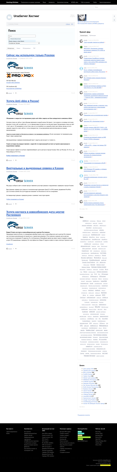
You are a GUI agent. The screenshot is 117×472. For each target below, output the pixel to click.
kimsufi (83, 281)
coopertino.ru (95, 244)
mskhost (97, 290)
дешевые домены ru (86, 339)
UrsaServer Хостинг (11, 58)
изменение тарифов (93, 341)
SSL (100, 318)
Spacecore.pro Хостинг (89, 398)
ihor (81, 271)
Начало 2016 (99, 433)
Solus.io (90, 316)
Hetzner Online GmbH (98, 267)
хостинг (105, 353)
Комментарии (84, 35)
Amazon (100, 223)
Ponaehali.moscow (94, 300)
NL (87, 295)
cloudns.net (91, 241)
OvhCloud (82, 297)
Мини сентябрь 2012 (101, 441)
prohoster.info (94, 302)
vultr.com (86, 326)
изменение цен (104, 341)
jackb (85, 67)
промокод (84, 351)
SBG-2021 (100, 309)
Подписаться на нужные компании (30, 2)
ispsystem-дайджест (85, 278)
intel (92, 274)
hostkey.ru (89, 269)
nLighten (92, 295)
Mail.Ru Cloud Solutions (94, 285)
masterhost (105, 285)
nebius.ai (97, 292)
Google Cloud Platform (88, 262)
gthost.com (103, 262)
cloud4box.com (96, 239)
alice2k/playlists (94, 22)
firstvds (104, 255)
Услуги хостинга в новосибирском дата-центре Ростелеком (35, 213)
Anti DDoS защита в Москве (91, 230)
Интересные (11, 48)
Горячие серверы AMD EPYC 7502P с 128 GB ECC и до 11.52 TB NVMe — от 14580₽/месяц (96, 129)
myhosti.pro (84, 292)
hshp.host (95, 269)
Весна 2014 (99, 437)
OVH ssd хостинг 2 (47, 446)
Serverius (102, 314)
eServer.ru (103, 251)
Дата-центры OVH (88, 369)
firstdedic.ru (98, 255)
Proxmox (101, 302)
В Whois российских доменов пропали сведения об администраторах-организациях (94, 155)
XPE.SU (104, 328)
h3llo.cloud (86, 264)
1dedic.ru (85, 221)
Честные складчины (47, 450)
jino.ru (100, 279)
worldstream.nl (93, 328)
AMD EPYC (95, 225)
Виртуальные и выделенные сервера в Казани (35, 168)
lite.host (105, 283)
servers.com (83, 316)
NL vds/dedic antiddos (47, 443)
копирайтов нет (106, 460)
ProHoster (87, 302)
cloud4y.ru (104, 239)
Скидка (82, 353)
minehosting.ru (102, 288)
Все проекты (27, 431)
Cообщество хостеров (30, 443)
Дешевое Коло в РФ (47, 454)
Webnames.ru (103, 326)
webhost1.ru (94, 326)
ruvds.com (84, 309)
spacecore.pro (104, 316)
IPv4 (95, 274)
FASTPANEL (103, 253)
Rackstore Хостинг (88, 389)
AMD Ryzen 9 (103, 225)
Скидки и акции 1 (64, 433)
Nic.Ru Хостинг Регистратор (90, 387)
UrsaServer (9, 244)
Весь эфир (82, 209)
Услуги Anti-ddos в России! (22, 101)
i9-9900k (101, 269)
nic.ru (84, 295)
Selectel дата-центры (89, 370)
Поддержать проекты (84, 415)
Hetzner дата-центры (89, 378)
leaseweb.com (84, 283)
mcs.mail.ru (85, 288)
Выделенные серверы (100, 335)
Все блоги (82, 406)
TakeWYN (94, 321)
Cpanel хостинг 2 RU (47, 437)
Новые (18, 48)
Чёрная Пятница (89, 356)
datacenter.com (85, 246)
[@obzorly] (82, 17)
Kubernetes (89, 281)
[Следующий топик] (114, 20)
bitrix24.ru (92, 237)
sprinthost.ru (90, 318)
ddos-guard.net (86, 248)
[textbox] (22, 36)
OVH (103, 295)
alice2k (10, 93)
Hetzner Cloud (100, 265)
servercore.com (94, 314)
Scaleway (85, 311)
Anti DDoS (88, 228)
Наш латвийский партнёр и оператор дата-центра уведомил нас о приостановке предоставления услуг (96, 107)
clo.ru (97, 237)
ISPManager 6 (94, 276)
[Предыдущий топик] (114, 16)
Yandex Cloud (87, 376)
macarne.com (83, 285)
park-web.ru (85, 300)
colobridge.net (98, 241)
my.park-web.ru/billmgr (13, 82)
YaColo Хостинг (87, 391)
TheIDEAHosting (101, 321)
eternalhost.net (85, 253)
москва (98, 344)
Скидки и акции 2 (64, 435)
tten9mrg (86, 161)
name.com (91, 292)
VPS (81, 326)
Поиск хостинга (64, 441)
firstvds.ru (97, 258)
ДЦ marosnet (83, 341)
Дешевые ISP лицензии (48, 448)
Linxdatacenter (98, 283)
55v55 (109, 462)
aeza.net (95, 223)
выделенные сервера (86, 335)
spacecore (96, 316)
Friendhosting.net (94, 260)
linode (91, 283)
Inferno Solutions (102, 272)
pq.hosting (103, 300)
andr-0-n (86, 175)
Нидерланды (104, 344)
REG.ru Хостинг (87, 372)
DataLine (94, 246)
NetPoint (104, 293)
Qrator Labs (95, 304)
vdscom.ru (95, 323)
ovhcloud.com (91, 297)
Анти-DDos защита (47, 433)
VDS (90, 323)
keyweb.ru (105, 278)
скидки (87, 353)
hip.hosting (82, 269)
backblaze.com (95, 234)
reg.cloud (91, 307)
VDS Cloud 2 (45, 441)
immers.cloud (91, 271)
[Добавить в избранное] (13, 93)
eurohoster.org (95, 253)
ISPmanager (104, 274)
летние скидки (91, 344)
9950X (103, 221)
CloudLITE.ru (83, 241)
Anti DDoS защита (97, 227)
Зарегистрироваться (105, 2)
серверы (104, 351)
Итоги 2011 (98, 445)
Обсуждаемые (27, 48)
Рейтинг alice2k (28, 435)
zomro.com (99, 330)
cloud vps (102, 237)
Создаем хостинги (65, 452)
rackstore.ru (102, 304)
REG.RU (97, 307)
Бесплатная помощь (62, 2)
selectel (92, 311)
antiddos (101, 230)
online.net (98, 295)
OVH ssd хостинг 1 (47, 445)
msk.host (91, 290)
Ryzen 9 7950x (92, 309)
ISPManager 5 (85, 276)
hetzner (92, 265)
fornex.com (85, 260)
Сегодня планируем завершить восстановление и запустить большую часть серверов (96, 194)
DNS (91, 251)
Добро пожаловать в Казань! (15, 199)
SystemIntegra (86, 321)
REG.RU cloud (104, 307)
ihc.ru (106, 269)
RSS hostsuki (81, 23)
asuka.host (102, 232)
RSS (72, 24)
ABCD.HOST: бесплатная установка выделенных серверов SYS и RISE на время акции (94, 50)
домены (95, 339)
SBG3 (105, 309)
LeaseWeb (104, 281)
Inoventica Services (84, 274)
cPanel (102, 244)
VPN (107, 323)
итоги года (83, 344)
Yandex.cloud (90, 330)
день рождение (103, 337)
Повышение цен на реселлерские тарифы (96, 115)
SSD (96, 318)
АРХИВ (95, 23)
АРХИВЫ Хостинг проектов (31, 441)
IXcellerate (94, 278)
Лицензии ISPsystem (89, 383)
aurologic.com (86, 234)
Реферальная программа (94, 351)
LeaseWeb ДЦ (87, 396)
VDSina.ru (102, 323)
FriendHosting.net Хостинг (90, 402)
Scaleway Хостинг (88, 394)
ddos (98, 246)
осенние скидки (98, 346)
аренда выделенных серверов (88, 332)
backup (103, 234)
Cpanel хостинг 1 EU (47, 435)
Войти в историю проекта (31, 445)
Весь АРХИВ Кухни (83, 441)
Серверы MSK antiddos (48, 456)
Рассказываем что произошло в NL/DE (94, 163)
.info (109, 463)
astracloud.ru (95, 232)
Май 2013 (98, 439)
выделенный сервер (86, 337)
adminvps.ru (88, 223)
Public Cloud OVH (86, 304)
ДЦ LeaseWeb (103, 339)
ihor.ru (85, 272)
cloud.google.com (86, 239)
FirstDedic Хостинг (88, 381)
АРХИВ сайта (74, 2)
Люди (44, 2)
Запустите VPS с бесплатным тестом (94, 121)
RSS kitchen (89, 23)
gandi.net (103, 260)
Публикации (92, 35)
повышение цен (100, 348)
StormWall (105, 318)
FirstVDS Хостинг (87, 374)
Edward (85, 46)
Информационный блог (30, 433)
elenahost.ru (96, 251)
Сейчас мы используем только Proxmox (30, 55)
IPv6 (99, 274)
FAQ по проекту (85, 2)
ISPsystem (102, 276)
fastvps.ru (84, 255)
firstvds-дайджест (87, 258)
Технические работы (95, 353)
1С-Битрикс (93, 221)
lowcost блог (63, 437)
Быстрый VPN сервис (65, 431)
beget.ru (85, 237)
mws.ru (103, 290)
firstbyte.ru (91, 255)
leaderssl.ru (96, 281)
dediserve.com (102, 248)
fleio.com (104, 257)
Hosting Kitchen (12, 2)
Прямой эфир (85, 32)
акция (105, 330)
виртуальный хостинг (102, 332)
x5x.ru (100, 328)
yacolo (82, 330)
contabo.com (87, 244)
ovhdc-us (105, 297)
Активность (52, 2)
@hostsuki (80, 22)
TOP (34, 48)
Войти (95, 2)
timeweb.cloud (84, 323)
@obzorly (86, 22)
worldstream (84, 328)
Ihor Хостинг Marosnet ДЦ (90, 385)
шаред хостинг (100, 355)
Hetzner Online (86, 267)
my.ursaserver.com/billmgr (14, 88)
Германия (95, 337)
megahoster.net (93, 288)
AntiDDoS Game (86, 232)
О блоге (68, 24)
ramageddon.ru (84, 307)
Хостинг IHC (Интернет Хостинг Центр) (93, 403)
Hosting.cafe (63, 439)
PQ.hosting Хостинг (88, 392)
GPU (97, 262)
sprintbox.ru (83, 318)
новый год (89, 346)
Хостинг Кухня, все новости (67, 443)
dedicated (94, 248)
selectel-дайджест (101, 311)
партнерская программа (88, 348)
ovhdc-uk (99, 297)
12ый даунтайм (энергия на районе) (94, 42)
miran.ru (85, 290)
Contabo (105, 241)
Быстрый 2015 (99, 435)
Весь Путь (98, 431)
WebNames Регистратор (90, 380)
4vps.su (99, 221)
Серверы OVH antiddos (48, 452)
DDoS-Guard (104, 246)
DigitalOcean (85, 251)
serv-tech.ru (86, 314)
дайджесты (101, 23)
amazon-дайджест (87, 225)
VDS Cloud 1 (45, 439)
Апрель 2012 (99, 443)
